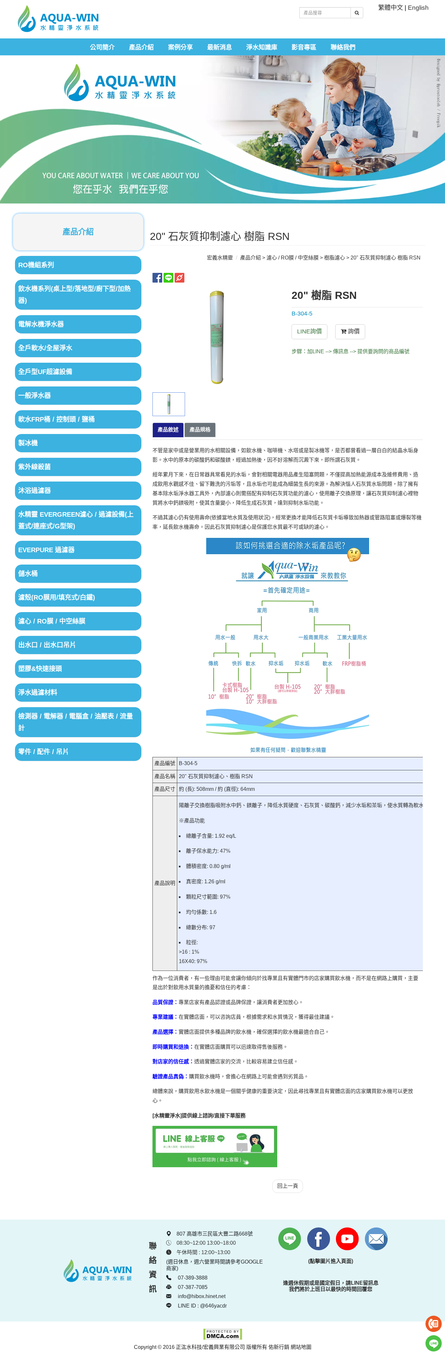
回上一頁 (287, 1186)
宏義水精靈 (220, 257)
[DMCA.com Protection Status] (222, 1338)
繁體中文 (390, 7)
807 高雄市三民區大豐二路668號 (215, 1234)
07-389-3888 (192, 1278)
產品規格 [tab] (200, 429)
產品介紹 (250, 257)
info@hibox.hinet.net (201, 1296)
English (418, 7)
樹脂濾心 (334, 257)
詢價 (353, 331)
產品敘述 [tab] (168, 429)
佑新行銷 (278, 1347)
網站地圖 (301, 1347)
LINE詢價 (309, 331)
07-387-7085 (192, 1287)
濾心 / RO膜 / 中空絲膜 (292, 257)
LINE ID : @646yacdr (202, 1306)
